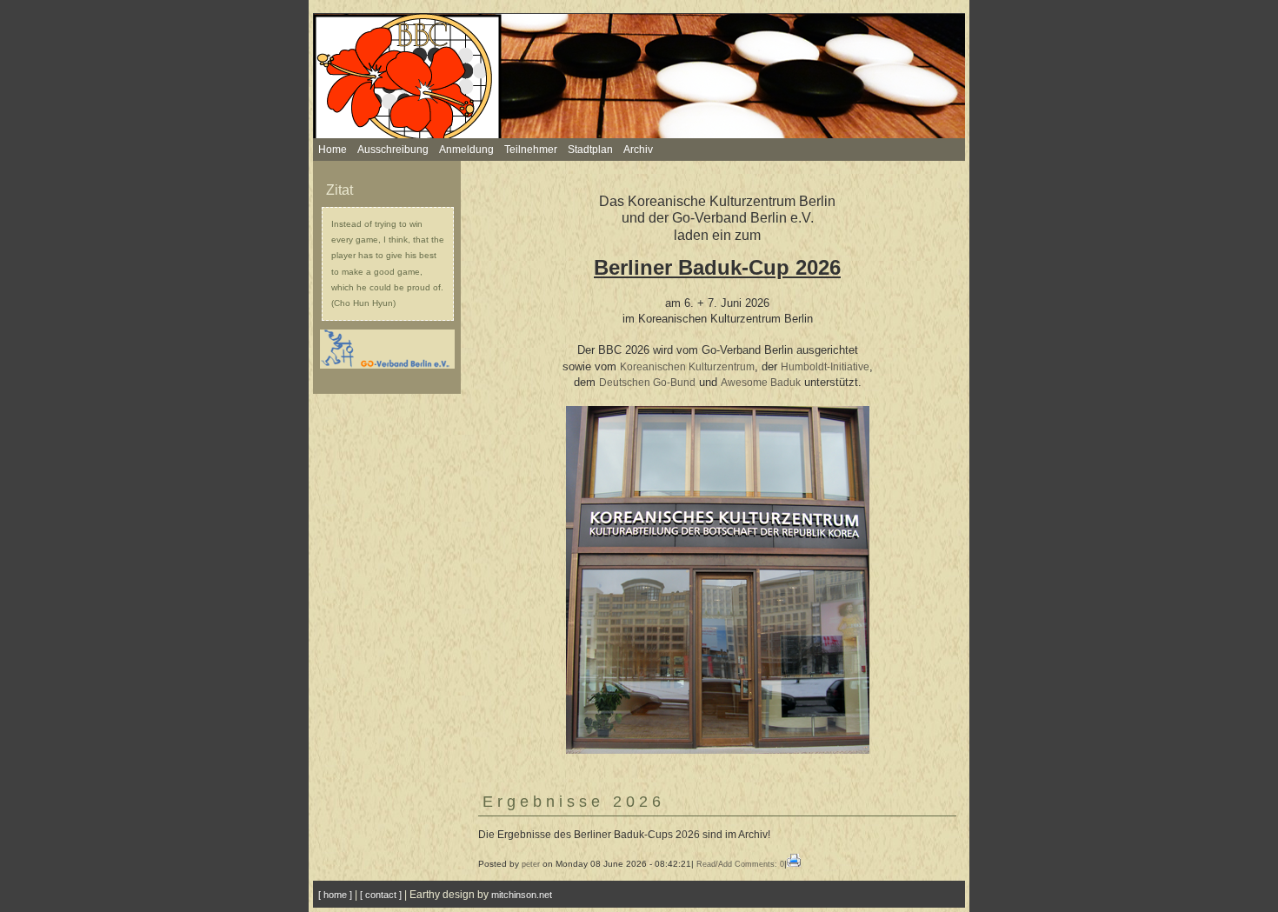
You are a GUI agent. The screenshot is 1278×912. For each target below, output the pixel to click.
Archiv (638, 149)
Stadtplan (590, 149)
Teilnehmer (530, 149)
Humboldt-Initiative (825, 366)
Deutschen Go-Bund (647, 382)
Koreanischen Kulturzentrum (687, 366)
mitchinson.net (521, 894)
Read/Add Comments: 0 (740, 864)
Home (332, 149)
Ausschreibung (393, 149)
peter (531, 864)
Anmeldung (466, 149)
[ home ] (335, 894)
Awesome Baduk (761, 382)
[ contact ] (381, 894)
